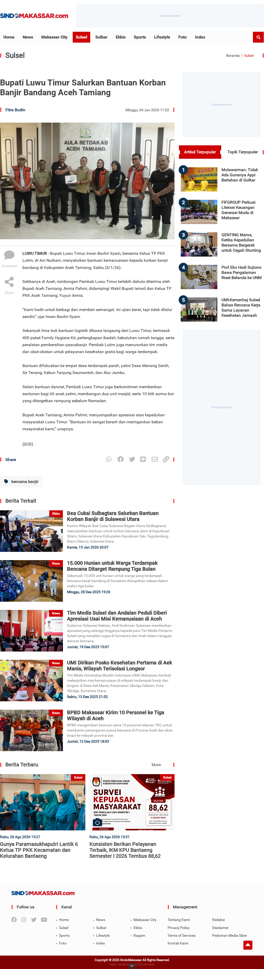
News (28, 37)
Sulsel (81, 37)
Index (200, 37)
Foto (182, 37)
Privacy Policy (179, 928)
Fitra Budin (15, 109)
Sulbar (101, 37)
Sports (140, 37)
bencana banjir (24, 481)
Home (8, 37)
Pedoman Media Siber (229, 935)
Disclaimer (220, 928)
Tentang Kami (179, 920)
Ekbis (121, 37)
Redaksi (218, 920)
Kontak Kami (178, 943)
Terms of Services (181, 935)
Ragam (139, 935)
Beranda (233, 55)
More (156, 764)
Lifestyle (162, 37)
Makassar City (54, 37)
